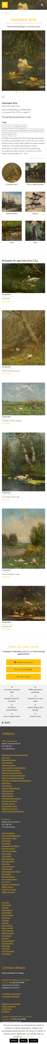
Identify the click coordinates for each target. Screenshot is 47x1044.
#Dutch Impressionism (11, 130)
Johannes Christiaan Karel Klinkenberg (16, 780)
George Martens (8, 866)
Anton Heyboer (7, 931)
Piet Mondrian (7, 869)
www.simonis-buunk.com (11, 1022)
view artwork (6, 301)
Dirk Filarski (6, 841)
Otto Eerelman (7, 763)
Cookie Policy (7, 1009)
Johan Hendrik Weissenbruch (13, 811)
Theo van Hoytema (9, 851)
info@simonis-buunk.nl (10, 988)
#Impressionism (28, 130)
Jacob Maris (6, 783)
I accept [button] (33, 1040)
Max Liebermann (8, 861)
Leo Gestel (6, 843)
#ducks (5, 134)
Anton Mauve (7, 786)
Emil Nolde (6, 946)
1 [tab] (16, 92)
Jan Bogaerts (7, 913)
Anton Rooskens (8, 951)
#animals (39, 130)
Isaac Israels (6, 854)
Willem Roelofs (8, 796)
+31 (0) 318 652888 (24, 669)
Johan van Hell (7, 928)
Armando (5, 907)
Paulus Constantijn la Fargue (13, 778)
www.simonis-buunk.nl (10, 985)
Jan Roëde (6, 948)
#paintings (21, 126)
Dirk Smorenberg (8, 877)
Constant (5, 920)
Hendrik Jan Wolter (9, 889)
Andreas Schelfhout (9, 801)
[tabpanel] (23, 60)
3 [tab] (23, 92)
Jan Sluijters (6, 874)
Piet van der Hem (8, 848)
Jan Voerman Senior (9, 879)
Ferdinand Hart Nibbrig (10, 846)
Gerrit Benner (7, 910)
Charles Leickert (8, 791)
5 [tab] (31, 92)
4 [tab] (27, 92)
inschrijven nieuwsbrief (11, 994)
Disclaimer (6, 1011)
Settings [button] (14, 1040)
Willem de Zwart (8, 892)
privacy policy (27, 1037)
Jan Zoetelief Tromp (9, 806)
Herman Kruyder (8, 859)
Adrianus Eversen (8, 765)
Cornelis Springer (8, 804)
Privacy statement (9, 1006)
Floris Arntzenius (8, 833)
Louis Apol (6, 757)
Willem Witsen (7, 887)
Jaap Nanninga (7, 943)
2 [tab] (20, 92)
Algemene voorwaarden (11, 1004)
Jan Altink (5, 902)
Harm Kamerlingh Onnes (11, 872)
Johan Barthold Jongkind (11, 770)
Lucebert (5, 938)
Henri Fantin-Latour (9, 838)
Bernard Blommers (9, 760)
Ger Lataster (6, 936)
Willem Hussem (8, 933)
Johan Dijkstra (7, 925)
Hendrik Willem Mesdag (11, 788)
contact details (24, 677)
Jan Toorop (6, 882)
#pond (12, 134)
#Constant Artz (9, 126)
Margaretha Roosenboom (11, 798)
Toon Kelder (6, 856)
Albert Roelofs (7, 793)
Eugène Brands (7, 915)
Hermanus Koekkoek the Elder (13, 775)
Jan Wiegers (6, 954)
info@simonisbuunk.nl (24, 662)
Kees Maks (6, 864)
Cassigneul (6, 918)
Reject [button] (23, 1040)
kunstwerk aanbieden (11, 996)
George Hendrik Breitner (11, 836)
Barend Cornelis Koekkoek (12, 773)
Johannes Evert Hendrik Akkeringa (15, 755)
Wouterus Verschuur (10, 809)
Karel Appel (6, 905)
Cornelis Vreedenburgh (11, 884)
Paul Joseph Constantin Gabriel (14, 768)
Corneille (5, 923)
